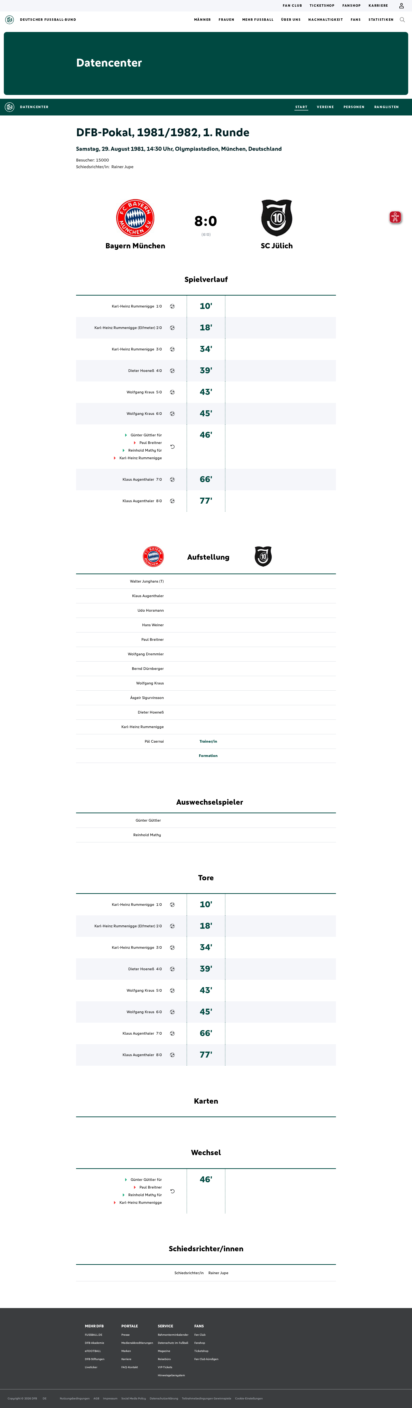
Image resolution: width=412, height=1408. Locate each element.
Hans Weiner (153, 625)
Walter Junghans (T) (147, 581)
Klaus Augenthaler (138, 479)
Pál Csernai (154, 741)
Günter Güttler (143, 435)
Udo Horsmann (151, 610)
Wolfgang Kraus (140, 392)
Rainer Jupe (122, 167)
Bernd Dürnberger (148, 669)
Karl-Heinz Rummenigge (133, 306)
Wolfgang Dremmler (146, 654)
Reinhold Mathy (142, 450)
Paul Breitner (150, 443)
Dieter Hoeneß (141, 371)
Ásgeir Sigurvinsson (147, 698)
